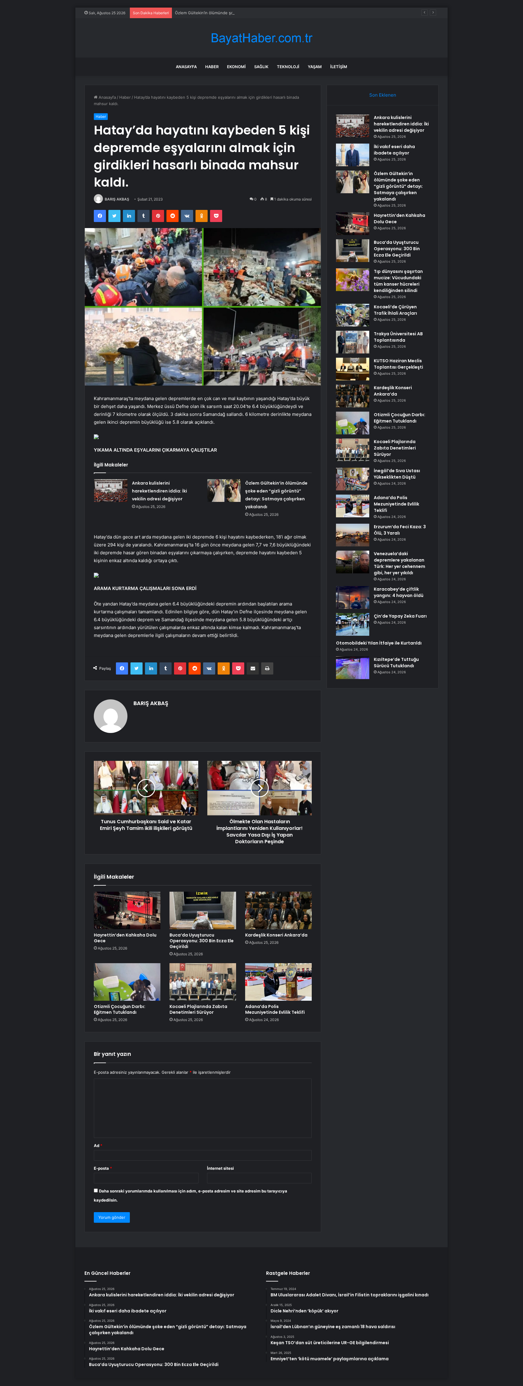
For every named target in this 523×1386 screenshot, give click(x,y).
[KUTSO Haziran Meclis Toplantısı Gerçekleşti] (352, 369)
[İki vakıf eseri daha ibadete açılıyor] (352, 155)
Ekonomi (236, 66)
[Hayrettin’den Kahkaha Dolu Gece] (127, 910)
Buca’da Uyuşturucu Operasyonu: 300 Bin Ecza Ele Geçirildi (201, 941)
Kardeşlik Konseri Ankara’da (276, 935)
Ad (98, 1145)
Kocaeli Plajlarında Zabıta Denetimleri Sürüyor (198, 1009)
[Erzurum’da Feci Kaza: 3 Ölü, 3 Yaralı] (352, 535)
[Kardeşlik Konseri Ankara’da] (278, 910)
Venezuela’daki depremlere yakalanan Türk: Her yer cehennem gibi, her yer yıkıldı (399, 563)
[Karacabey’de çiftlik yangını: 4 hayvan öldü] (352, 597)
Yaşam (315, 66)
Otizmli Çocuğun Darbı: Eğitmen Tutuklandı (119, 1009)
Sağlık (261, 66)
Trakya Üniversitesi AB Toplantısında (398, 337)
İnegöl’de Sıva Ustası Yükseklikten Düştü (397, 474)
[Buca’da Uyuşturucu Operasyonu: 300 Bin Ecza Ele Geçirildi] (202, 910)
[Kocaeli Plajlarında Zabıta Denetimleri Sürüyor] (202, 982)
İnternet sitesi (220, 1168)
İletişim (338, 66)
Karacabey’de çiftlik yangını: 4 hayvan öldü (398, 592)
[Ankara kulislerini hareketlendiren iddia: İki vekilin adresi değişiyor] (110, 490)
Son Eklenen (382, 95)
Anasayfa (186, 66)
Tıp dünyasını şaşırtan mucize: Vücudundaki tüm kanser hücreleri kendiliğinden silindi (398, 280)
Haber (212, 66)
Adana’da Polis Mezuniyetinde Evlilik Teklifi (275, 1009)
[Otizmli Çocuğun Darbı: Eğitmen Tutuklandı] (127, 982)
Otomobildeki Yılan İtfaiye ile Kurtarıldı (379, 643)
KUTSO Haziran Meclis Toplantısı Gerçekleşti (398, 364)
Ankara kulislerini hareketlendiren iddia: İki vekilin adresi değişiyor (159, 491)
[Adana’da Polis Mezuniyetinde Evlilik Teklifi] (278, 982)
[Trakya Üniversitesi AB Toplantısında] (352, 342)
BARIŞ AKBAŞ (117, 199)
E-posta (103, 1168)
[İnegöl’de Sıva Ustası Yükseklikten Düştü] (352, 479)
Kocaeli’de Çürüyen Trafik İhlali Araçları (395, 310)
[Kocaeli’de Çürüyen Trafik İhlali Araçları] (352, 315)
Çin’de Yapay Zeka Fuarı (400, 616)
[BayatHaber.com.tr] (261, 38)
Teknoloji (288, 66)
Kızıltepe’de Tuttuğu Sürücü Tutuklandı (396, 662)
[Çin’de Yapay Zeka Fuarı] (352, 624)
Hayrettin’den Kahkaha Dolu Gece (125, 938)
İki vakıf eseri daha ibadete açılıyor (394, 150)
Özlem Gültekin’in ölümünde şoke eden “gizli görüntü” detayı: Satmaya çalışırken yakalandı (260, 12)
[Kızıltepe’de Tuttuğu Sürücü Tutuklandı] (352, 667)
